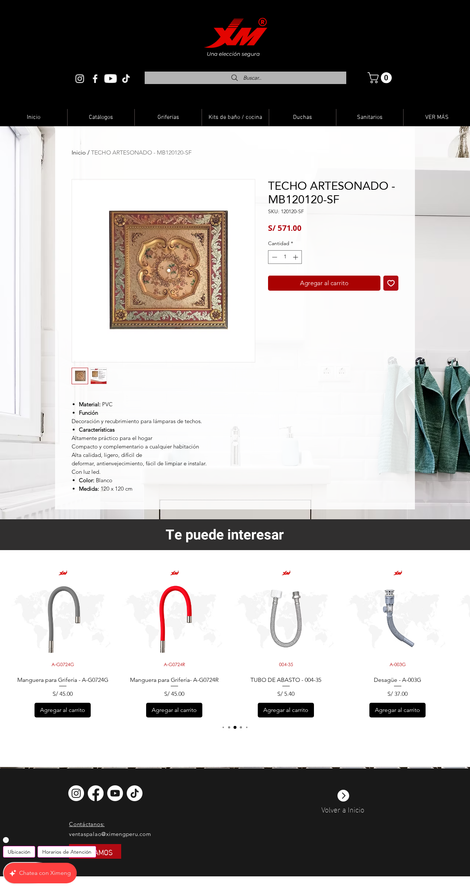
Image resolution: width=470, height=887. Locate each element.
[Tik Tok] (126, 78)
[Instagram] (79, 78)
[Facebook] (95, 78)
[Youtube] (110, 78)
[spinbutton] (285, 257)
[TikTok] (134, 793)
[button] (381, 77)
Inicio (79, 152)
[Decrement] (273, 257)
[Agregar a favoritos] (391, 283)
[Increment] (296, 257)
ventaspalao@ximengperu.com (110, 833)
